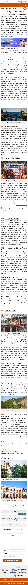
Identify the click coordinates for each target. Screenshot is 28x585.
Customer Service (21, 579)
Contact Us (12, 579)
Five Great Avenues (12, 48)
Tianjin (14, 8)
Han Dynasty (17, 340)
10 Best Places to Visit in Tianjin (10, 451)
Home (2, 8)
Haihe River (20, 77)
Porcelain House (10, 311)
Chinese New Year (21, 205)
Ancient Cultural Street (12, 158)
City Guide (8, 8)
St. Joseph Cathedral (12, 219)
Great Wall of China (16, 369)
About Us (4, 579)
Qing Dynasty (11, 342)
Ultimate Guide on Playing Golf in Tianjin (12, 453)
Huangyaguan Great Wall (13, 363)
